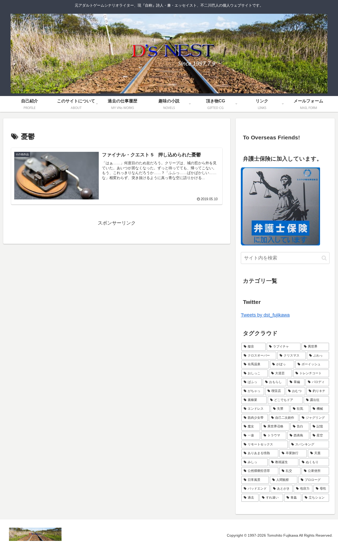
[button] (324, 258)
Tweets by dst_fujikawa (265, 315)
